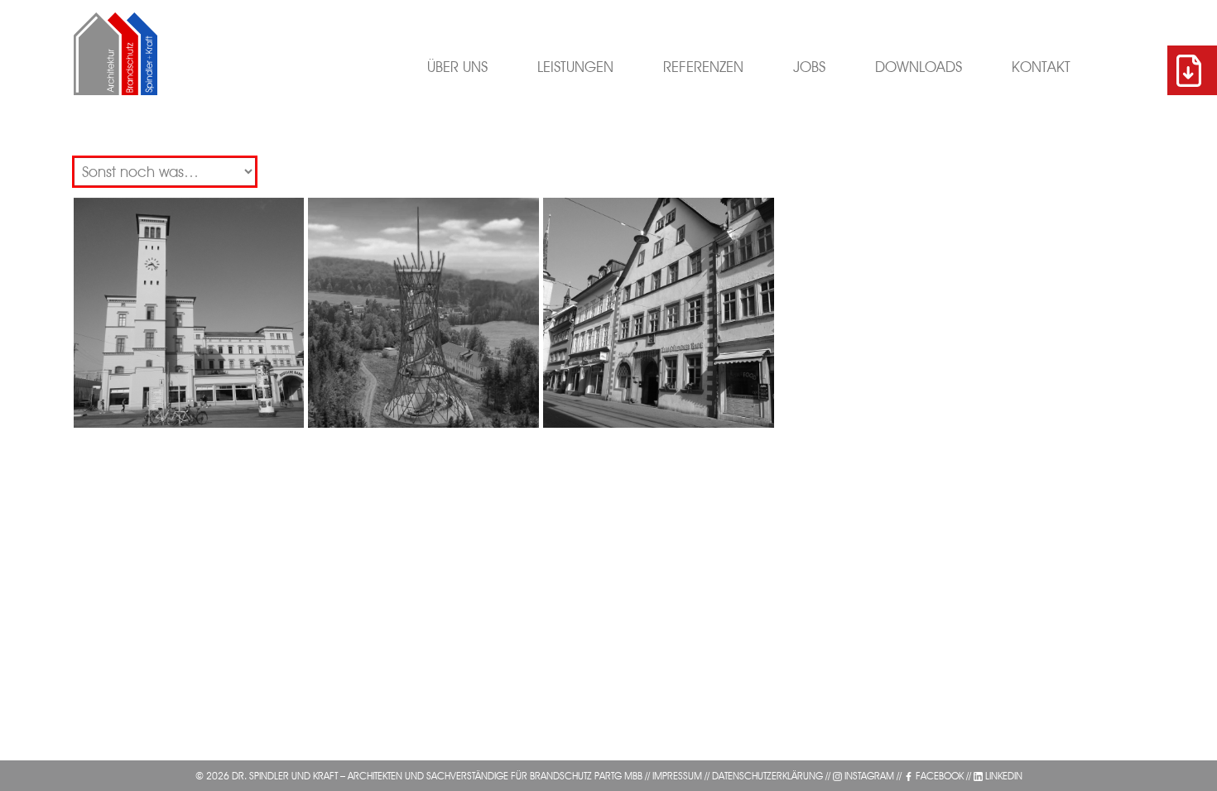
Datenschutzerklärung (767, 775)
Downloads (918, 66)
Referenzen (703, 66)
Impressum (677, 775)
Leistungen (575, 66)
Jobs (809, 66)
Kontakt (1041, 66)
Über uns (457, 66)
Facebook (940, 775)
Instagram (869, 775)
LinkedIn (1003, 775)
